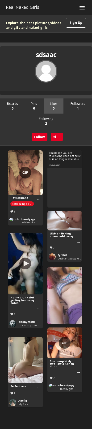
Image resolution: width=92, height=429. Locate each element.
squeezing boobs (23, 203)
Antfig (22, 400)
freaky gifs (66, 389)
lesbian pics (28, 222)
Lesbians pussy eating (71, 258)
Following (46, 121)
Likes (54, 105)
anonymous (26, 321)
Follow (39, 137)
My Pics (23, 404)
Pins (34, 105)
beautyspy (28, 219)
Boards (12, 105)
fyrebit (62, 255)
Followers (77, 105)
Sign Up (76, 22)
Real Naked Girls (22, 7)
